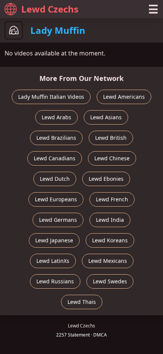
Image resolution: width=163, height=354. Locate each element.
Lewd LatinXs (52, 260)
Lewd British (111, 137)
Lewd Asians (106, 117)
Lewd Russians (55, 281)
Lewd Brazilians (56, 137)
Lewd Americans (124, 96)
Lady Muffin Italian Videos (51, 96)
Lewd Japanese (54, 240)
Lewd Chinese (112, 158)
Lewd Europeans (56, 199)
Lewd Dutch (55, 178)
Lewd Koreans (110, 240)
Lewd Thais (81, 301)
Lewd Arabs (56, 117)
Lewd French (112, 199)
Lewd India (110, 219)
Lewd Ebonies (106, 178)
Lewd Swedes (110, 281)
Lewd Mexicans (107, 260)
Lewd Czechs (49, 9)
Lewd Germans (58, 219)
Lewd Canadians (54, 158)
